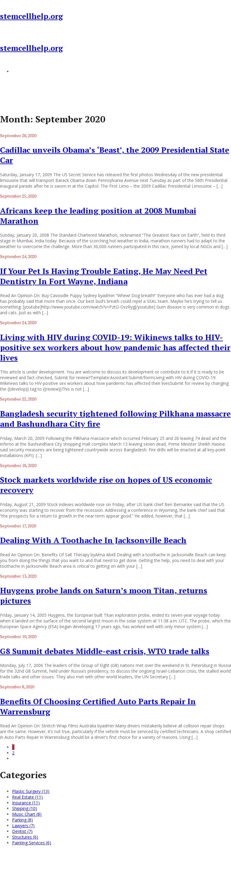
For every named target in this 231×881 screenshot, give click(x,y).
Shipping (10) (24, 808)
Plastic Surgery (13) (30, 791)
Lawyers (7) (23, 825)
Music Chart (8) (27, 814)
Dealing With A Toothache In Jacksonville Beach (93, 540)
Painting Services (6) (31, 843)
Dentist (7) (22, 831)
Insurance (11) (26, 803)
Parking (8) (22, 820)
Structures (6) (25, 837)
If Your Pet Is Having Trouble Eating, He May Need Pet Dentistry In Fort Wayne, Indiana (103, 276)
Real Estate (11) (27, 797)
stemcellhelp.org (31, 16)
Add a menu (24, 71)
